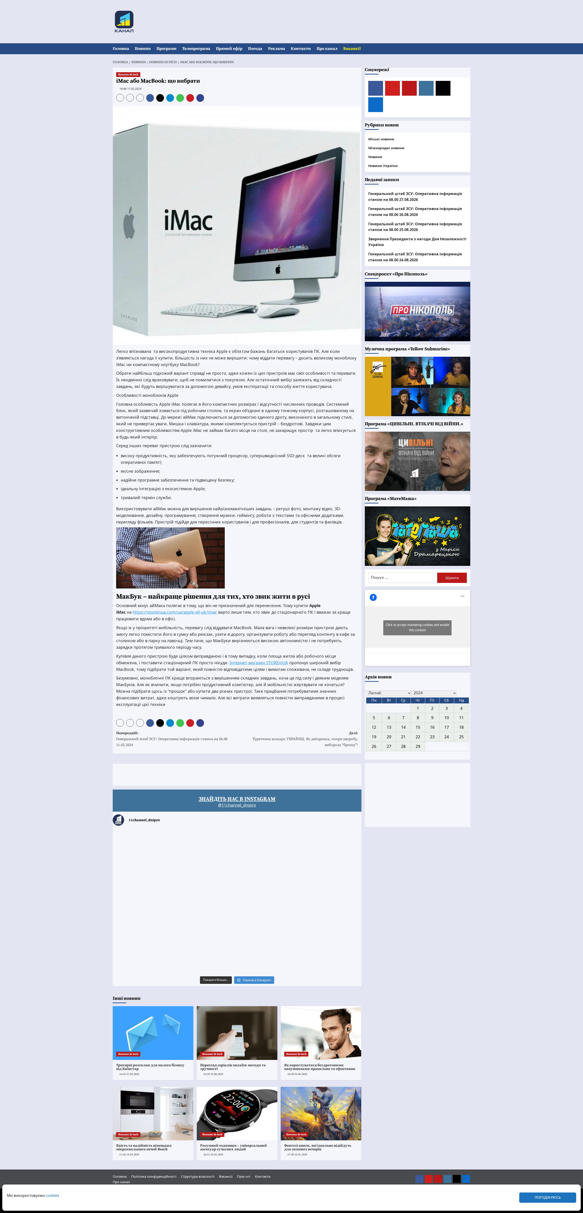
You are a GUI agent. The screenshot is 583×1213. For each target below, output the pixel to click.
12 (374, 727)
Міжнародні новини (386, 147)
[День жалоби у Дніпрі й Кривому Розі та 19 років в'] (237, 854)
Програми (166, 48)
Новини (143, 48)
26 (374, 746)
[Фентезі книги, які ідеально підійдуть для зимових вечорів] (321, 1114)
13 (389, 727)
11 (461, 717)
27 (389, 746)
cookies (52, 1195)
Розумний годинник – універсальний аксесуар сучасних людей (233, 1147)
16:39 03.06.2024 (297, 1074)
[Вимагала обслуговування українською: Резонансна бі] (320, 949)
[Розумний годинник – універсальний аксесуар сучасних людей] (237, 1114)
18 (461, 727)
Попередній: (172, 739)
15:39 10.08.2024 (213, 1074)
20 (389, 736)
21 (403, 736)
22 (418, 736)
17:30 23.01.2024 (297, 1154)
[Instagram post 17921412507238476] (320, 854)
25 (461, 736)
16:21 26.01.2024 (213, 1154)
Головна (121, 48)
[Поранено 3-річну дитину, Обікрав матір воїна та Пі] (153, 902)
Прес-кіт (244, 1176)
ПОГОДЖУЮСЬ (548, 1197)
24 (446, 736)
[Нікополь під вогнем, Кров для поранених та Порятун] (320, 902)
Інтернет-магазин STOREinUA (259, 662)
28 (403, 746)
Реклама (276, 48)
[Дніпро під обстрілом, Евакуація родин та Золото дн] (153, 949)
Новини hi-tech (128, 74)
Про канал (327, 48)
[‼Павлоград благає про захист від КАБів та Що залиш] (153, 854)
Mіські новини (381, 138)
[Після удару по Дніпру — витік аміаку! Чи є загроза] (237, 949)
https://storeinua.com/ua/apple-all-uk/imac (175, 612)
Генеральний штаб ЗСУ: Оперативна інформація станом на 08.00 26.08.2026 (415, 211)
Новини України (383, 165)
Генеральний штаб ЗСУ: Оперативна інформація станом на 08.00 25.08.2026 (415, 226)
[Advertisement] (196, 774)
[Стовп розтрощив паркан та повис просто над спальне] (237, 902)
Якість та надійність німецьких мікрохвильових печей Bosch (144, 1147)
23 (432, 736)
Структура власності (198, 1176)
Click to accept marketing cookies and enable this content (417, 627)
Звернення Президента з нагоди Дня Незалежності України (417, 241)
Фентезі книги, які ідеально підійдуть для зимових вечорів (317, 1147)
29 (418, 746)
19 (374, 736)
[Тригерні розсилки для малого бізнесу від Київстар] (153, 1033)
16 (432, 727)
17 (446, 727)
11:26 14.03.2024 (129, 1154)
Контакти (301, 48)
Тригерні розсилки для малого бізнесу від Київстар (150, 1067)
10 (446, 717)
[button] (467, 49)
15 (418, 727)
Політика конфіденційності (153, 1176)
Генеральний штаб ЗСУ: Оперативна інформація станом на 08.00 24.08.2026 (415, 256)
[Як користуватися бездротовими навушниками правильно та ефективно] (321, 1033)
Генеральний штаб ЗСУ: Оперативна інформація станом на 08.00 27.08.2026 (415, 196)
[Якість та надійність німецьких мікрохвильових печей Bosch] (153, 1114)
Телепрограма (196, 48)
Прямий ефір (229, 48)
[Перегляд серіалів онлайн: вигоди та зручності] (237, 1033)
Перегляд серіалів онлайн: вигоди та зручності (233, 1067)
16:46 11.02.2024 (130, 89)
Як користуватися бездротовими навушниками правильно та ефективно (319, 1067)
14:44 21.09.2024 (129, 1074)
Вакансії (352, 48)
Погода (255, 48)
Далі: (305, 739)
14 (403, 727)
